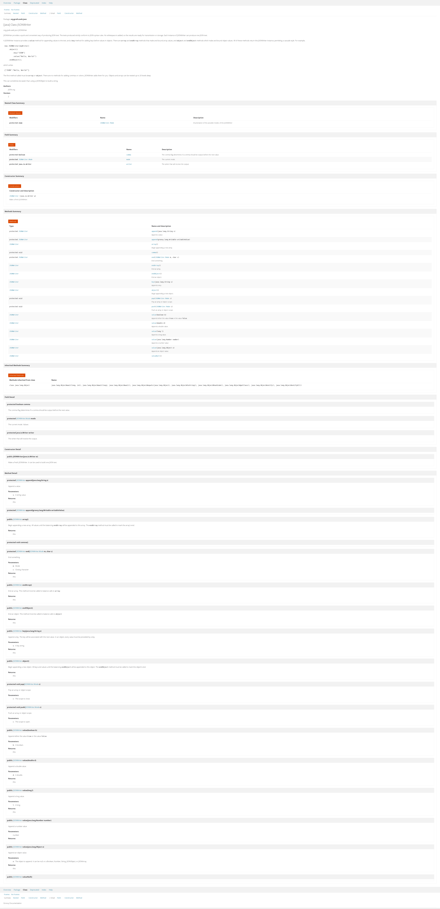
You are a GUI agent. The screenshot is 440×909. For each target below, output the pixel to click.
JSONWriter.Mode (107, 123)
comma (128, 155)
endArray (155, 265)
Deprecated (34, 3)
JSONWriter (14, 196)
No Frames (15, 10)
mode (128, 159)
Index (44, 3)
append (154, 231)
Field (23, 13)
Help (51, 3)
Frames (7, 10)
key (153, 282)
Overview (7, 3)
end (153, 257)
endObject (156, 274)
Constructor (33, 13)
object (154, 290)
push (153, 306)
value (154, 315)
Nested (16, 13)
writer (129, 164)
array (154, 244)
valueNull (156, 356)
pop (153, 298)
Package (17, 3)
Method (43, 13)
